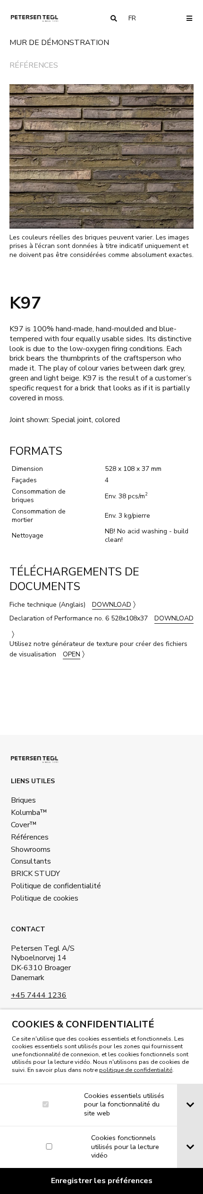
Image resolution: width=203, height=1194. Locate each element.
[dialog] (101, 1101)
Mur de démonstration (59, 43)
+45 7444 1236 (39, 995)
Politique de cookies (44, 898)
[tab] (190, 1105)
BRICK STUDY (35, 873)
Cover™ (24, 825)
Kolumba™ (29, 812)
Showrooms (31, 849)
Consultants (31, 861)
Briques (23, 800)
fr (136, 18)
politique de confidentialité (135, 1070)
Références (33, 66)
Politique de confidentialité (54, 886)
